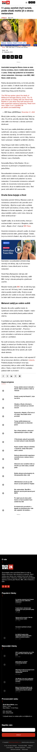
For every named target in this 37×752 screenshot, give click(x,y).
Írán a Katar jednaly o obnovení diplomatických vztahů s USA (23, 431)
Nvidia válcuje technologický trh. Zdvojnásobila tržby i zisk (24, 474)
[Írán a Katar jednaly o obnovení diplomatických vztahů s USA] (7, 432)
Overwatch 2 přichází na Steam (23, 627)
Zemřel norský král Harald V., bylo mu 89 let (24, 397)
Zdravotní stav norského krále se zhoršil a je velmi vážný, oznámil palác (24, 465)
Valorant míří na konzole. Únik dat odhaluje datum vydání (23, 618)
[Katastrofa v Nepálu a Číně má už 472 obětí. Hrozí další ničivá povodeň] (7, 414)
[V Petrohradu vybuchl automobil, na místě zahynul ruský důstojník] (7, 440)
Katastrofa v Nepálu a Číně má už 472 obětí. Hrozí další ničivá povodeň (24, 414)
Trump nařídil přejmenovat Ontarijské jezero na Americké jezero (23, 423)
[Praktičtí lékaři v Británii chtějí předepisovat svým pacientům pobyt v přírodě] (8, 610)
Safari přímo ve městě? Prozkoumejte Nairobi (21, 662)
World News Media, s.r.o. (15, 742)
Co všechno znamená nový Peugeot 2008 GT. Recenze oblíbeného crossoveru (24, 601)
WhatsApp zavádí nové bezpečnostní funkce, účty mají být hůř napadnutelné (24, 671)
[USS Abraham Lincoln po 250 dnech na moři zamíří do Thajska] (7, 483)
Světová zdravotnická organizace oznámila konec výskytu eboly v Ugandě (24, 457)
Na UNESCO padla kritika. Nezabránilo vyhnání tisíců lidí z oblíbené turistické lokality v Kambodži (23, 636)
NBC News (27, 226)
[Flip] (20, 57)
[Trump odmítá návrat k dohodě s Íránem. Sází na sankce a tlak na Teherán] (7, 389)
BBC (18, 287)
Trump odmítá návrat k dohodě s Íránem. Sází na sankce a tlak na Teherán (24, 388)
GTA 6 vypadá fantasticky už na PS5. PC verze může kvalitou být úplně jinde (24, 653)
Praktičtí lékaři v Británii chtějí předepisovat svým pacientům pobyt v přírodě (24, 609)
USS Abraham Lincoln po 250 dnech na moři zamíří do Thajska (24, 482)
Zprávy (4, 17)
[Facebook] (29, 2)
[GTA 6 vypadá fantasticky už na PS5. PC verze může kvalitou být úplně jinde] (8, 654)
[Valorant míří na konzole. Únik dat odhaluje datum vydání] (8, 618)
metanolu (31, 360)
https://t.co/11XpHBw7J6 (14, 105)
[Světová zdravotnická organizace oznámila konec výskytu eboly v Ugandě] (7, 457)
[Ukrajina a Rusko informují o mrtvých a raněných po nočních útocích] (7, 406)
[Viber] (16, 57)
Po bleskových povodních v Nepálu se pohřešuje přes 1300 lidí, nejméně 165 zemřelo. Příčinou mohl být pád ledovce (23, 509)
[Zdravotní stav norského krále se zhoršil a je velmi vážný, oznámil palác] (7, 466)
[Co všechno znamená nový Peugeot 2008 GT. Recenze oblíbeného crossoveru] (8, 601)
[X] (34, 2)
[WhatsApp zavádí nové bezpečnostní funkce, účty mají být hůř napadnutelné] (8, 671)
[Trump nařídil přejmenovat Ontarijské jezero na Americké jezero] (7, 423)
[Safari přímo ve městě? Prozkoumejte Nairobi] (8, 663)
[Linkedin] (12, 57)
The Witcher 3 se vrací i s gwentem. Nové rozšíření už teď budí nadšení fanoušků (24, 680)
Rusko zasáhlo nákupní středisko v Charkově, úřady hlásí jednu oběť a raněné (24, 448)
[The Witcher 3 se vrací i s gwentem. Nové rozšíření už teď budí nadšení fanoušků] (8, 680)
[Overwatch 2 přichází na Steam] (8, 627)
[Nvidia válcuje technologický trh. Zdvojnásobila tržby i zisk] (7, 474)
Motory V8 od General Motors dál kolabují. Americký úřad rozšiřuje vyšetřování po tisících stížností (23, 688)
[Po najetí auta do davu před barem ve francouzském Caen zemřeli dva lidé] (7, 500)
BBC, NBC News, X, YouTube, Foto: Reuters (17, 47)
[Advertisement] (18, 534)
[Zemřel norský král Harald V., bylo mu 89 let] (7, 397)
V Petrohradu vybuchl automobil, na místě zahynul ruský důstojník (24, 440)
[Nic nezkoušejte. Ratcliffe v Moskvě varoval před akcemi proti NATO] (7, 491)
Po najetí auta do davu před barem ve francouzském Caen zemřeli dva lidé (23, 499)
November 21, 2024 (28, 112)
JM (7, 50)
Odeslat (18, 735)
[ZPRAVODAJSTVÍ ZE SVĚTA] (6, 3)
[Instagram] (32, 2)
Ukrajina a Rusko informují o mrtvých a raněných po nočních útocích (24, 405)
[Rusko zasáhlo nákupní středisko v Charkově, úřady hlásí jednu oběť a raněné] (7, 449)
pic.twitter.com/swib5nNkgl (10, 107)
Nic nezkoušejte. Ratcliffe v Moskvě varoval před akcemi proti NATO (24, 491)
